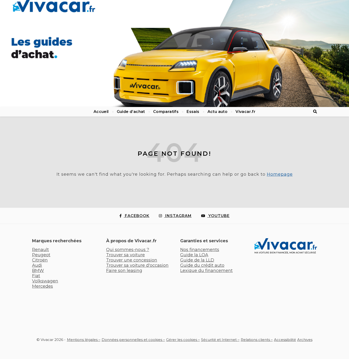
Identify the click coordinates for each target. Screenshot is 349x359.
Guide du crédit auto (202, 265)
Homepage (280, 174)
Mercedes (42, 286)
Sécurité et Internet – (220, 339)
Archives (304, 339)
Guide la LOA (194, 254)
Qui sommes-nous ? (127, 249)
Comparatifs (166, 111)
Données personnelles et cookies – (133, 339)
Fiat (36, 275)
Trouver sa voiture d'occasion (137, 265)
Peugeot (41, 254)
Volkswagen (45, 281)
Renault (40, 249)
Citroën (40, 260)
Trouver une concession (131, 260)
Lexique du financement (206, 270)
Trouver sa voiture (125, 254)
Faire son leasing (124, 270)
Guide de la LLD (197, 260)
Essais (193, 111)
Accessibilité (285, 339)
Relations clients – (257, 339)
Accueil (101, 111)
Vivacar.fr (245, 111)
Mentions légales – (83, 339)
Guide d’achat (131, 111)
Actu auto (218, 111)
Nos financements (199, 249)
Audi (37, 265)
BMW (38, 270)
